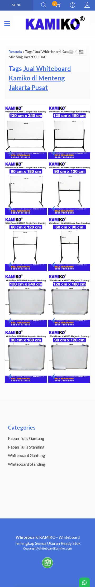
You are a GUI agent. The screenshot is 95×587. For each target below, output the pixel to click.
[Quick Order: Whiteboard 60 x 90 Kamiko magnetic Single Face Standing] (53, 264)
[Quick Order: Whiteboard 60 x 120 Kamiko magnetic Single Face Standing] (10, 264)
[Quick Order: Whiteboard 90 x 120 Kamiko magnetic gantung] (53, 376)
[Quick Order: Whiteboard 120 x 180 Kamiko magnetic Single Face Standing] (53, 153)
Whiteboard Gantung (26, 455)
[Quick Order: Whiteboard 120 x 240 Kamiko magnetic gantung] (10, 320)
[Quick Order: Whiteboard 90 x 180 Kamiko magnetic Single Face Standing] (10, 208)
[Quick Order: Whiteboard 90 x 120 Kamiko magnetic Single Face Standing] (53, 208)
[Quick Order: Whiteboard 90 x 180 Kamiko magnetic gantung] (10, 376)
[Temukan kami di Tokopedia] (47, 568)
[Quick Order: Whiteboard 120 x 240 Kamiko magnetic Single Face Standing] (10, 153)
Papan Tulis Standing (26, 447)
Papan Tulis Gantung (26, 438)
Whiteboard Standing (26, 464)
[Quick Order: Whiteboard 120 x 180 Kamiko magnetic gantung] (53, 320)
